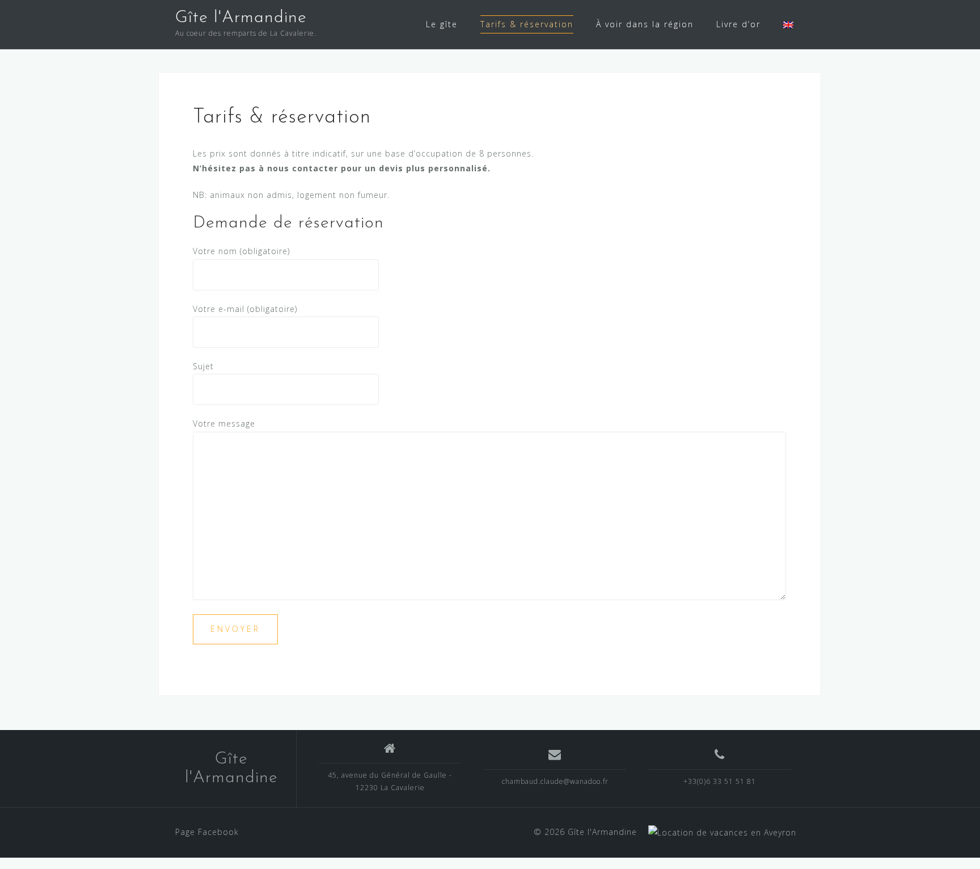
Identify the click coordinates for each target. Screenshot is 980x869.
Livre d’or (738, 24)
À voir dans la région (645, 24)
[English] (788, 24)
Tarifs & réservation (526, 24)
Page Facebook (207, 831)
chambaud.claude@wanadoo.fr (555, 781)
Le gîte (442, 24)
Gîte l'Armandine (241, 18)
